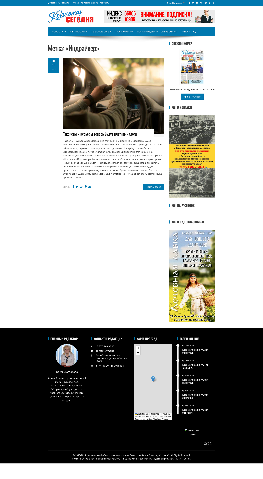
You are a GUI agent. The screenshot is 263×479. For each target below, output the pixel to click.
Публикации (77, 31)
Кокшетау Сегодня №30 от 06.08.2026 (195, 381)
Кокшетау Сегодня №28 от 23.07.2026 (195, 411)
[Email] (90, 187)
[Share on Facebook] (73, 187)
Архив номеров (192, 96)
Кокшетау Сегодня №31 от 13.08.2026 (195, 366)
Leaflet (140, 413)
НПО (185, 31)
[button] (153, 379)
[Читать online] (192, 66)
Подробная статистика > (207, 443)
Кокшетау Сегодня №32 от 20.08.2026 (195, 351)
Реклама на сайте (89, 2)
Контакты (104, 2)
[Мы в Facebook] (189, 2)
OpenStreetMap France (158, 419)
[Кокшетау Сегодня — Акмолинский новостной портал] (70, 16)
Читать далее (153, 186)
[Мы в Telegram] (206, 2)
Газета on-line (100, 31)
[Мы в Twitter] (193, 2)
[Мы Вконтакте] (201, 2)
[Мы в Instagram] (197, 2)
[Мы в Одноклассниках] (209, 2)
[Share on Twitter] (77, 187)
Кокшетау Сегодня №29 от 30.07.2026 (195, 396)
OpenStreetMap (152, 413)
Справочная (169, 31)
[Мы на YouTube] (213, 2)
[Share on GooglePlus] (81, 187)
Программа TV (124, 31)
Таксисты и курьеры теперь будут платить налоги (100, 134)
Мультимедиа (146, 31)
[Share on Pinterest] (86, 187)
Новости (57, 31)
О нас (76, 2)
